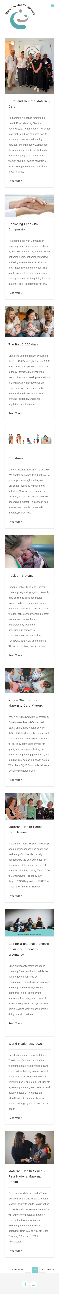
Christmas (15, 458)
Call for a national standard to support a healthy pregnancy (28, 949)
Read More (14, 181)
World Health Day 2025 (25, 1043)
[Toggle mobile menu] (52, 5)
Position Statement (22, 575)
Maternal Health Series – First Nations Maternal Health (26, 1176)
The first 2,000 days (23, 344)
